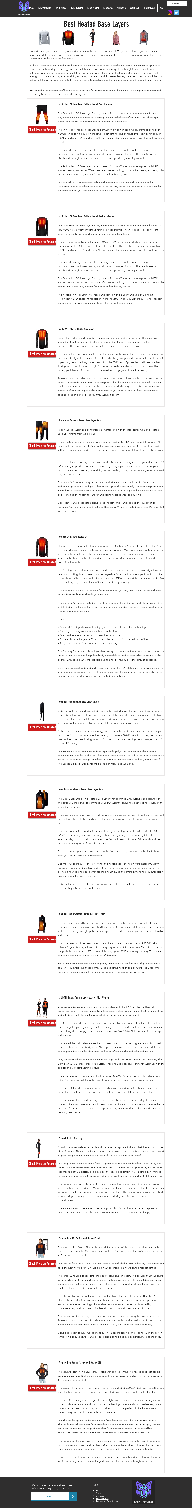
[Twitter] (176, 12)
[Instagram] (169, 12)
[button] (31, 8)
